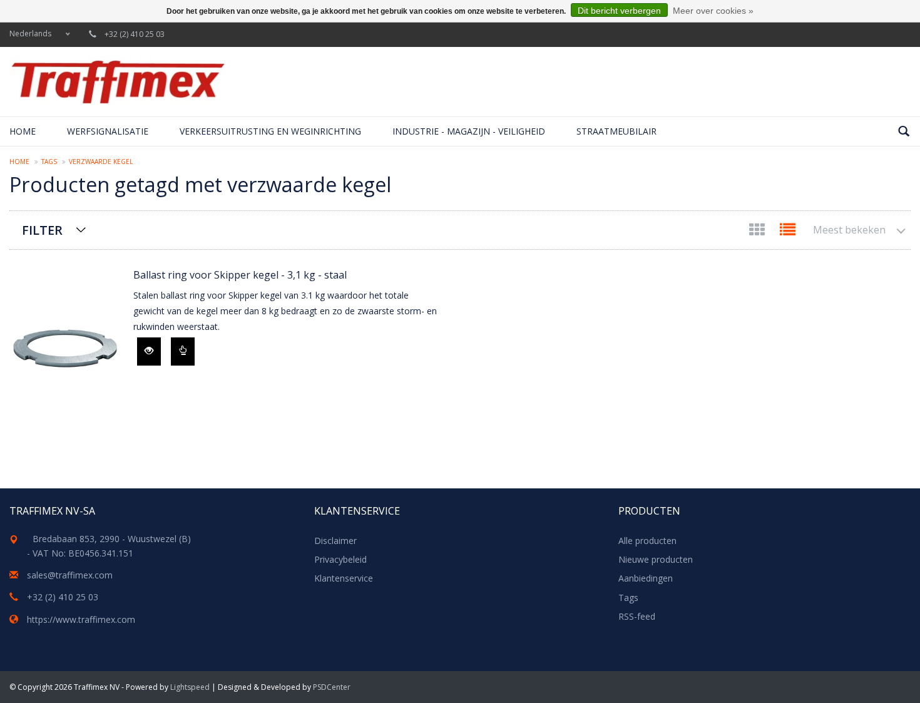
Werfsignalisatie (107, 131)
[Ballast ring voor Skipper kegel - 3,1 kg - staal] (65, 344)
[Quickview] (149, 351)
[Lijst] (787, 232)
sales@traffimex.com (70, 575)
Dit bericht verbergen (619, 11)
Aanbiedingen (645, 578)
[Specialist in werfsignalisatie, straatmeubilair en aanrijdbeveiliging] (117, 81)
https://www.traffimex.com (81, 619)
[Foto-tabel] (758, 232)
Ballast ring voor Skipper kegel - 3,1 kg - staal (240, 275)
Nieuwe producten (655, 559)
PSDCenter (331, 687)
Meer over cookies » (713, 11)
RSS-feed (636, 616)
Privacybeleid (340, 559)
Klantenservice (343, 578)
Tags (49, 161)
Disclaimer (335, 540)
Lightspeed (190, 687)
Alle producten (647, 540)
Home (22, 131)
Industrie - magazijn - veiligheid (468, 131)
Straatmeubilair (616, 131)
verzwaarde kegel (101, 161)
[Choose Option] (183, 351)
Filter (42, 230)
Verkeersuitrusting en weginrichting (270, 131)
